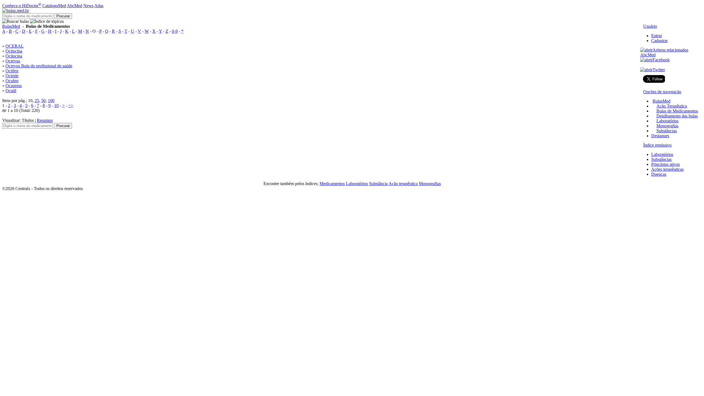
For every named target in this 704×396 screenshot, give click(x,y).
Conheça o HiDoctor (21, 5)
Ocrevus (13, 61)
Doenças (658, 174)
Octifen (12, 70)
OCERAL (15, 46)
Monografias (667, 125)
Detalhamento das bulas (677, 116)
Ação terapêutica (403, 183)
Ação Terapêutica (671, 106)
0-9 (175, 31)
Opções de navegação (662, 91)
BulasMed (11, 26)
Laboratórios (667, 121)
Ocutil (11, 90)
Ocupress (14, 85)
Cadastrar (659, 40)
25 (37, 100)
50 (43, 100)
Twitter (659, 69)
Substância (378, 183)
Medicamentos (332, 183)
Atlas (98, 5)
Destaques (660, 135)
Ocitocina (14, 51)
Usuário (650, 26)
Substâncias (666, 130)
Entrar (656, 35)
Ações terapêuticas (667, 169)
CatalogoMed (54, 5)
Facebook (661, 59)
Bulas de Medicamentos (677, 111)
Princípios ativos (665, 164)
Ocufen (12, 80)
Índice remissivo (657, 145)
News (88, 5)
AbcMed (74, 5)
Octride (12, 75)
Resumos (45, 120)
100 (51, 100)
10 (56, 105)
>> (70, 105)
